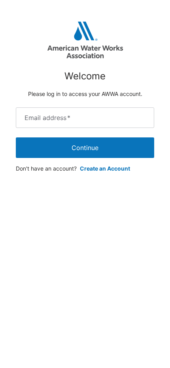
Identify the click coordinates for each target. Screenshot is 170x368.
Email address (47, 117)
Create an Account (105, 168)
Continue (85, 148)
